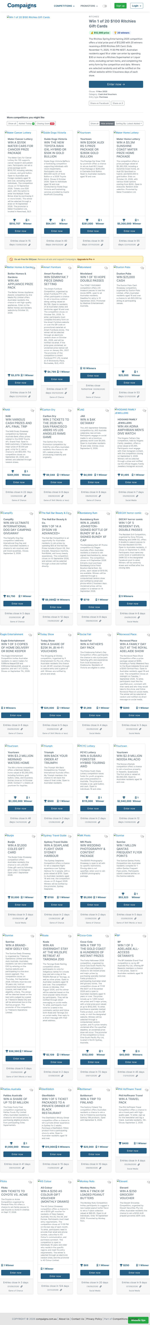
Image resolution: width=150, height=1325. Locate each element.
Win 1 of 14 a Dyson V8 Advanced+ (51, 530)
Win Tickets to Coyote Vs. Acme (14, 1192)
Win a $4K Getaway (87, 421)
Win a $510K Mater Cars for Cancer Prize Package (20, 148)
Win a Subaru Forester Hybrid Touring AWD (92, 761)
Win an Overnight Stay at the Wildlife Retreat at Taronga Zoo (55, 952)
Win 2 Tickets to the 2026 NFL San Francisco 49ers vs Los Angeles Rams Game (56, 428)
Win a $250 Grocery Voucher (128, 1194)
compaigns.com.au (46, 1318)
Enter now (20, 231)
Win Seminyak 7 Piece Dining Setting (56, 280)
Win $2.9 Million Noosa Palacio (129, 757)
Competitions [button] (63, 5)
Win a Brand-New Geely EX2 (17, 947)
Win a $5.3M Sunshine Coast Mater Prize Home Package (127, 149)
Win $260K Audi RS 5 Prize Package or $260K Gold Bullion (92, 149)
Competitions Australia (125, 1318)
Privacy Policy (94, 1318)
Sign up (120, 5)
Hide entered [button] (107, 123)
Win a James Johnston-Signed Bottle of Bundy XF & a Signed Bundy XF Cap (94, 531)
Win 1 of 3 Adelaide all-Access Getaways (128, 951)
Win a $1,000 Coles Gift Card (17, 849)
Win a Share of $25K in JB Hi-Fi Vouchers (53, 647)
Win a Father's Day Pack (91, 645)
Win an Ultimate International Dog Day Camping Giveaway (17, 528)
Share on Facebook (99, 103)
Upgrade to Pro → (86, 259)
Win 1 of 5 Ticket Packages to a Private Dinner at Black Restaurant (56, 1106)
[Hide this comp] (33, 836)
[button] (136, 5)
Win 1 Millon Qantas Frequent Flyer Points (129, 851)
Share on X (118, 103)
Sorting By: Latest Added (128, 123)
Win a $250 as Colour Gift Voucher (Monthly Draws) (55, 1196)
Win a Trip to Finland (90, 1100)
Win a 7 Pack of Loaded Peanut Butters (92, 1194)
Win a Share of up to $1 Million (16, 1100)
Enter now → (116, 84)
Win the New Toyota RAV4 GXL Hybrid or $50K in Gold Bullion (55, 149)
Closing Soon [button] (45, 123)
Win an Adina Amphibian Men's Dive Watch (131, 430)
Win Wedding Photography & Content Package (92, 851)
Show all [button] (12, 123)
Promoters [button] (88, 5)
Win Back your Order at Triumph (56, 759)
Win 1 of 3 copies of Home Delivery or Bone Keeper (15, 647)
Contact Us (77, 1318)
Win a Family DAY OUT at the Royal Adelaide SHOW (133, 647)
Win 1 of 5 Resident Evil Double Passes (130, 526)
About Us (64, 1318)
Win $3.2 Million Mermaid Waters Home (20, 759)
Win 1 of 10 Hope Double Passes (93, 278)
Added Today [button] (26, 123)
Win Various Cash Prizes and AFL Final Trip (19, 423)
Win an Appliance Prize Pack (20, 284)
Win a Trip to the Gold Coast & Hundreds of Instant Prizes (93, 951)
